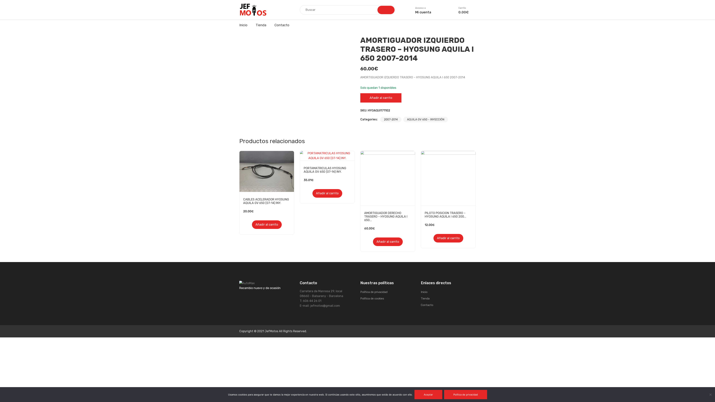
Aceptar (428, 394)
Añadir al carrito (381, 98)
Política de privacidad (373, 292)
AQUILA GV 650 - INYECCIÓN (425, 119)
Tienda (261, 25)
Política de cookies (372, 298)
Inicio (243, 25)
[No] (710, 394)
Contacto (281, 25)
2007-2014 (391, 119)
